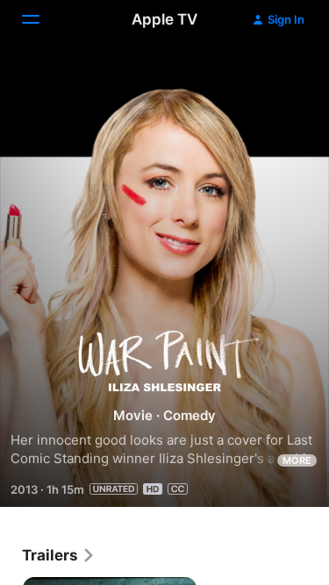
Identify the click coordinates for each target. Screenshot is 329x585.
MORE (297, 460)
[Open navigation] (41, 19)
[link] (59, 555)
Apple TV (164, 19)
